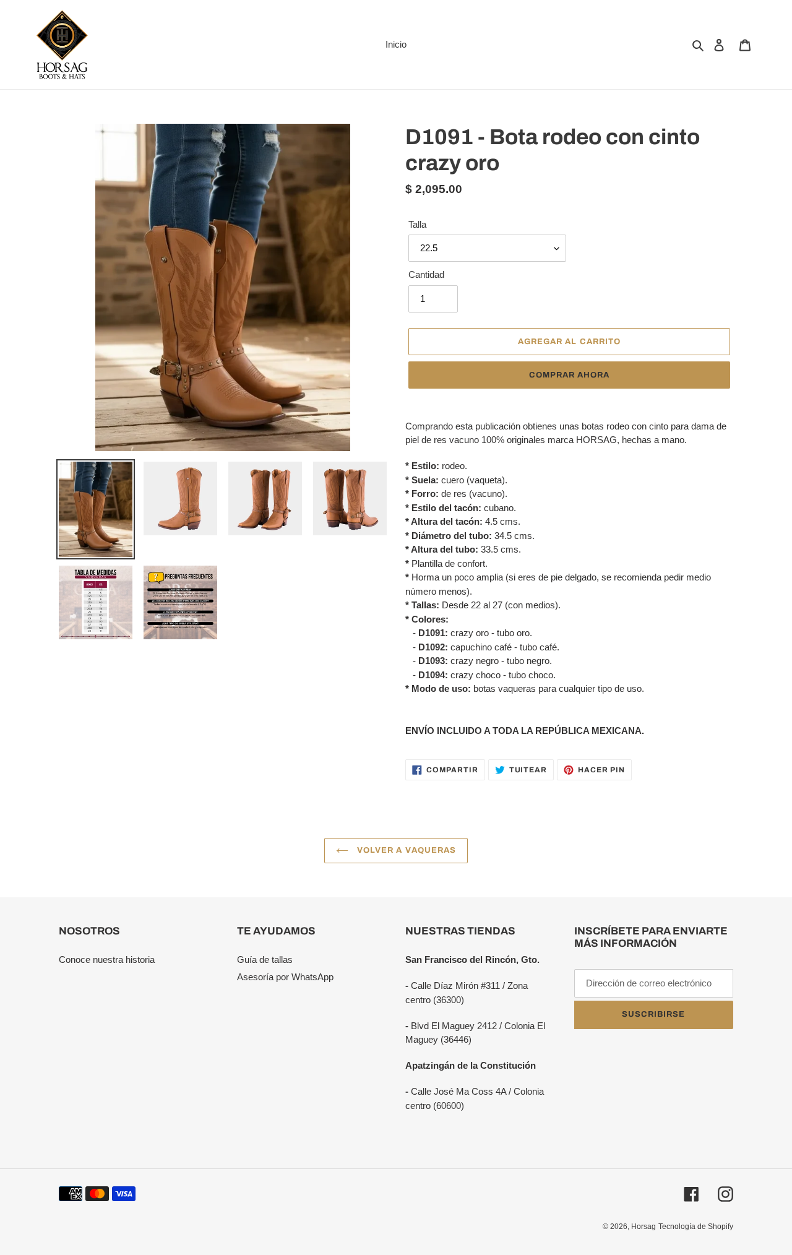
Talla (417, 224)
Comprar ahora (569, 375)
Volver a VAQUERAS (405, 850)
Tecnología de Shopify (695, 1226)
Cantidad (426, 274)
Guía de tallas (265, 959)
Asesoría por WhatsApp (285, 977)
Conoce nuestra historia (107, 959)
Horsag (643, 1226)
